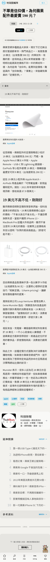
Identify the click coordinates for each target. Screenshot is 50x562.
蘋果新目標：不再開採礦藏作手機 (29, 493)
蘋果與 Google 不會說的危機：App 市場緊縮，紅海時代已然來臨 (29, 467)
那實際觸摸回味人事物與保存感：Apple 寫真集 (28, 499)
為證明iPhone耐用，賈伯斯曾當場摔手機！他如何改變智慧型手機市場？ (29, 455)
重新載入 (25, 547)
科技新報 (22, 40)
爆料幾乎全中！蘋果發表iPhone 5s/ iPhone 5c (29, 486)
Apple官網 (11, 143)
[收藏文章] (37, 24)
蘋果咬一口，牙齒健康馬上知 (28, 473)
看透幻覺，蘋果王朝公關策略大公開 (29, 461)
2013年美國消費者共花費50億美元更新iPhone (29, 480)
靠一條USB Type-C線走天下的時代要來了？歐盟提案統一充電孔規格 (30, 448)
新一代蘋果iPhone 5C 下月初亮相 (29, 505)
